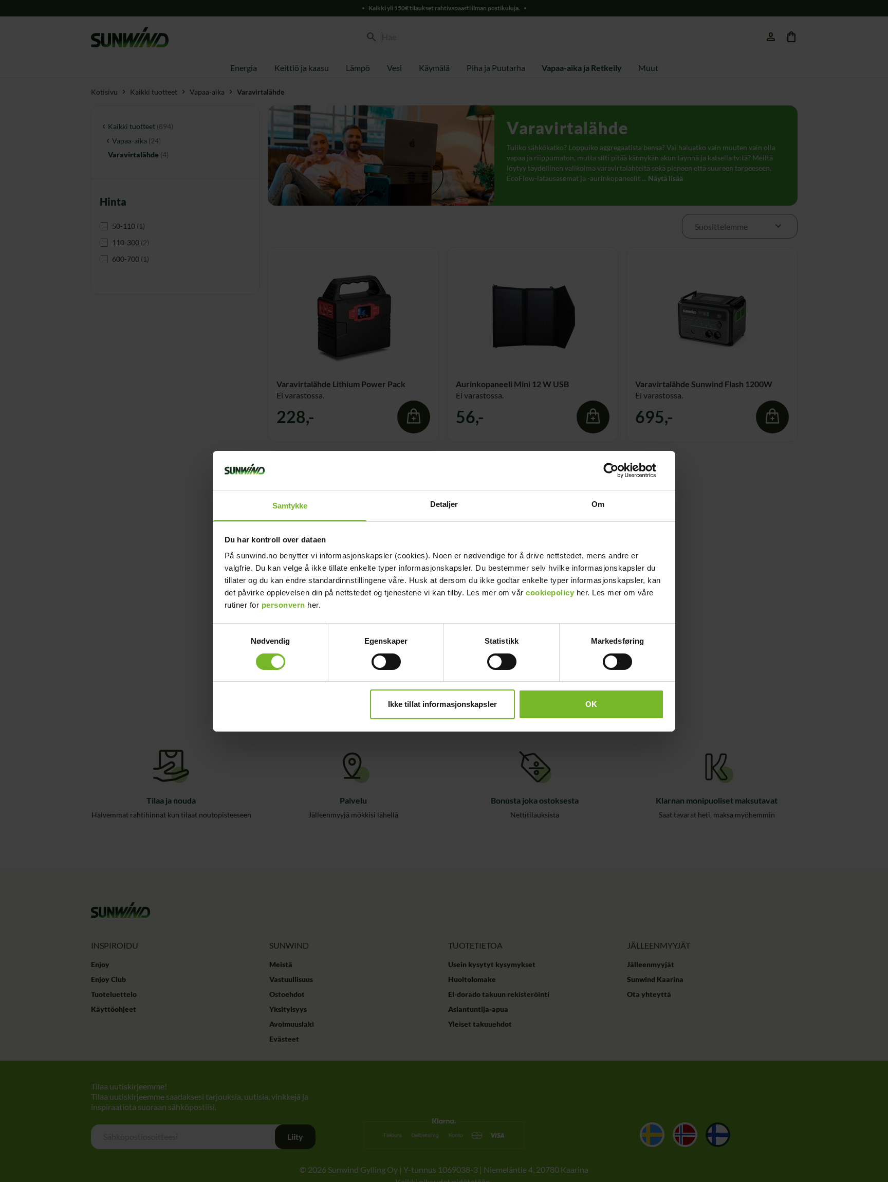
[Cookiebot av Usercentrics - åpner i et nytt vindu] (619, 470)
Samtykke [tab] (290, 505)
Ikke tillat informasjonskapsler (442, 704)
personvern (283, 605)
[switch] (386, 661)
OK (591, 704)
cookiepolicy (550, 592)
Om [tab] (597, 504)
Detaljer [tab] (444, 504)
